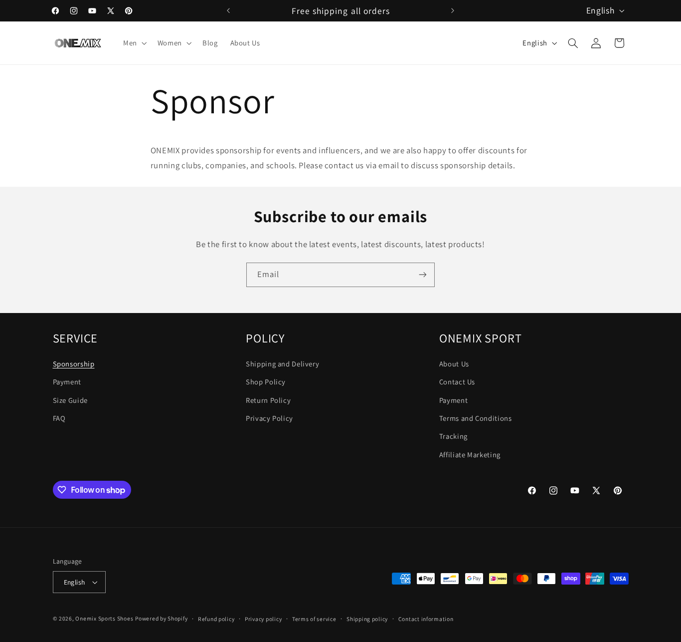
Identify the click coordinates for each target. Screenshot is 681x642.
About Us (454, 363)
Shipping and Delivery (282, 363)
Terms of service (314, 619)
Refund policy (216, 619)
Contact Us (457, 381)
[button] (134, 43)
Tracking (453, 436)
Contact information (426, 619)
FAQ (59, 418)
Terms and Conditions (475, 418)
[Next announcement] (453, 10)
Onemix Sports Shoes (104, 618)
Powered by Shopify (161, 618)
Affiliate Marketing (470, 454)
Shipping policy (367, 619)
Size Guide (70, 400)
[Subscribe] (422, 275)
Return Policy (268, 400)
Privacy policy (263, 619)
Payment (67, 381)
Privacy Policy (269, 418)
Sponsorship (74, 363)
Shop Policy (266, 381)
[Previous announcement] (228, 10)
